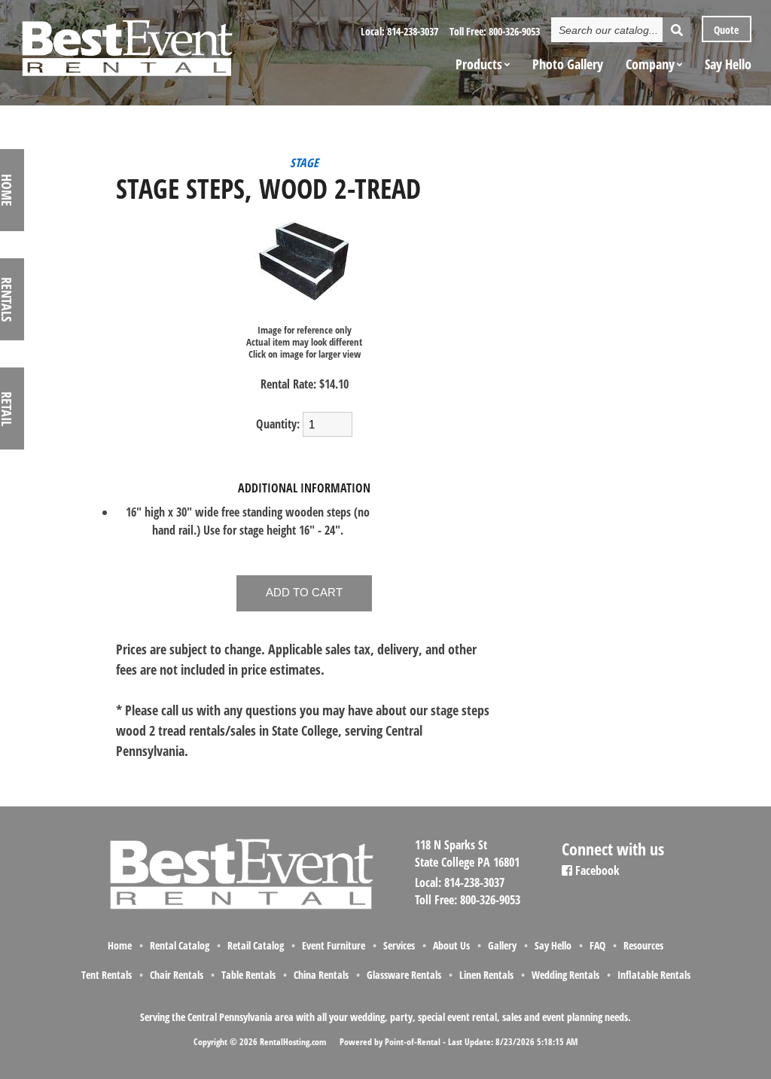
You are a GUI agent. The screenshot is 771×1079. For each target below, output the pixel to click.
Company (650, 64)
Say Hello (728, 64)
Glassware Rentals (404, 975)
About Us (451, 945)
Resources (643, 945)
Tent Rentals (106, 975)
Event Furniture (333, 945)
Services (399, 945)
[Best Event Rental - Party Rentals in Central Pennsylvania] (126, 42)
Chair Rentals (176, 975)
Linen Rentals (486, 975)
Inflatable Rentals (653, 975)
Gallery (502, 945)
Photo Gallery (567, 64)
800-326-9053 (514, 31)
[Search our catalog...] (676, 29)
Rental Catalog (179, 945)
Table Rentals (248, 975)
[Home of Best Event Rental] (240, 907)
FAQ (597, 945)
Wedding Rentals (565, 975)
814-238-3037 (412, 31)
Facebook (596, 870)
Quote (725, 30)
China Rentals (321, 975)
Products (479, 64)
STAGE (304, 162)
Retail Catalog (255, 945)
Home (120, 945)
